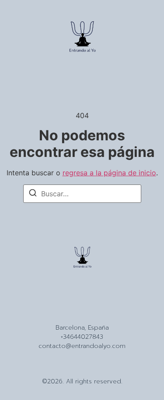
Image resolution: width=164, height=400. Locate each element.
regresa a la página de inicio (109, 172)
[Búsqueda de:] (82, 193)
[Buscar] (32, 194)
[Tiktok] (82, 310)
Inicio (48, 294)
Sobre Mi (75, 294)
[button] (23, 38)
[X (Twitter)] (97, 310)
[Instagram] (67, 310)
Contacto (109, 294)
